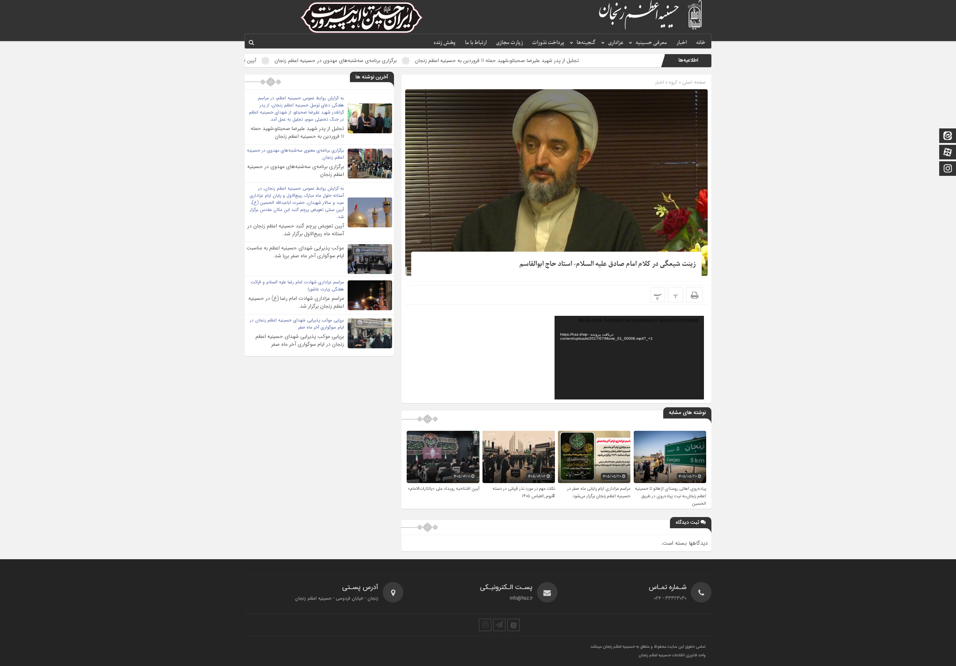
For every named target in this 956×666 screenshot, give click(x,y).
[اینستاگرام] (947, 169)
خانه (700, 43)
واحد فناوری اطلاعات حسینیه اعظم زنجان (672, 655)
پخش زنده (445, 43)
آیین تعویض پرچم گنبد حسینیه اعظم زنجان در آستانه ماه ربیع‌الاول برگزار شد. (295, 230)
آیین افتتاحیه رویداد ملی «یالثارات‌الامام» (443, 488)
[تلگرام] (499, 625)
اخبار (681, 43)
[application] (629, 357)
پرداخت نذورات (548, 43)
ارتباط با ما (476, 43)
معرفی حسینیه (651, 43)
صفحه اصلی (693, 82)
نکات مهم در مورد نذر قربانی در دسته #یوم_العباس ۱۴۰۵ (524, 492)
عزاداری (615, 43)
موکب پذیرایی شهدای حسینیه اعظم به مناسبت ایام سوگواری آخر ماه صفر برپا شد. (295, 252)
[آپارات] (947, 153)
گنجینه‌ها (586, 43)
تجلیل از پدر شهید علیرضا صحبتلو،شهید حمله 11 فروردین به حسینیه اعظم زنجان (547, 60)
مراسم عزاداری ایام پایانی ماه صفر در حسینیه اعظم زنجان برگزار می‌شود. (598, 492)
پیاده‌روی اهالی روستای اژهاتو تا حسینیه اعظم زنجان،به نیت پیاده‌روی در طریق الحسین (670, 496)
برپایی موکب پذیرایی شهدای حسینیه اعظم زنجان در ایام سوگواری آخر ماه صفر (299, 340)
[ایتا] (947, 136)
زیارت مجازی (509, 43)
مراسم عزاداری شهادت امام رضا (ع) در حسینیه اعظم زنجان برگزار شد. (296, 302)
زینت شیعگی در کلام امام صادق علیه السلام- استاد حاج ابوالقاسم (607, 264)
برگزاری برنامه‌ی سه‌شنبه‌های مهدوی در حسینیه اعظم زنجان (386, 60)
